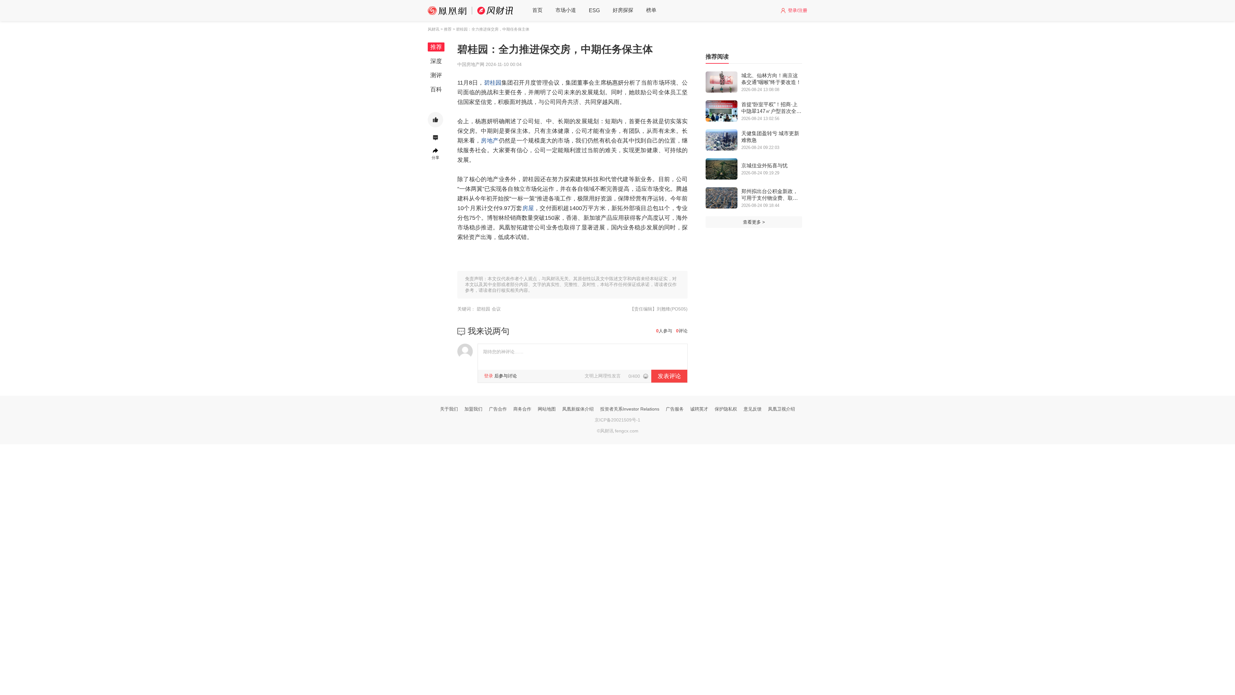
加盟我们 (473, 409)
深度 (436, 61)
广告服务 (675, 409)
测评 (436, 75)
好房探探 (623, 10)
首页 (537, 10)
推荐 (436, 47)
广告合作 (498, 409)
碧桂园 (492, 82)
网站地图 (547, 409)
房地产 (490, 140)
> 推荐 (446, 29)
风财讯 (433, 29)
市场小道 (565, 10)
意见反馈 (753, 409)
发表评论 (669, 376)
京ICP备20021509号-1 (617, 419)
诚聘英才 (699, 409)
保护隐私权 (726, 409)
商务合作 (522, 409)
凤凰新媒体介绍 (578, 409)
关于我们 (449, 409)
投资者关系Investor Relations (629, 409)
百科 (436, 89)
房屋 (528, 208)
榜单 (651, 10)
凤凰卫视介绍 (781, 409)
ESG (594, 10)
